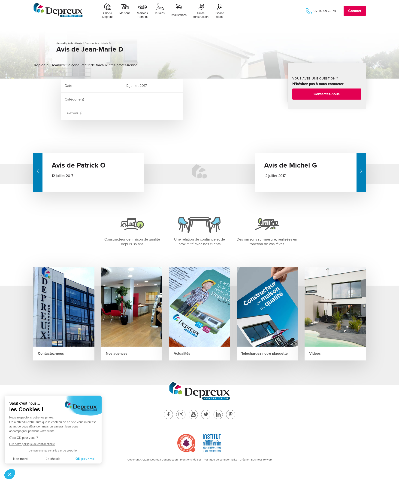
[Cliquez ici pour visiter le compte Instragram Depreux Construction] (181, 415)
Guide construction (201, 15)
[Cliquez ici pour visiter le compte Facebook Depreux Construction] (168, 415)
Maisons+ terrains (142, 15)
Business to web (261, 459)
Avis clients (75, 43)
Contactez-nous (327, 94)
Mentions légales (191, 459)
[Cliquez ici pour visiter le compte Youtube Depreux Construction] (193, 415)
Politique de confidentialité (220, 459)
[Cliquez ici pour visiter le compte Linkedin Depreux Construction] (218, 415)
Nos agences (116, 353)
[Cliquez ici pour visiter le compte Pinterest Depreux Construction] (230, 415)
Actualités (182, 353)
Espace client (219, 15)
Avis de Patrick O (79, 165)
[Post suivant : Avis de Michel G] (361, 172)
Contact (354, 11)
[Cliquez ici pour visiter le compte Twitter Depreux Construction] (206, 415)
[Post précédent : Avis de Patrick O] (37, 172)
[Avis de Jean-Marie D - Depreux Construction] (58, 16)
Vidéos (315, 353)
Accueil (61, 43)
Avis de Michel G (290, 165)
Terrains (159, 13)
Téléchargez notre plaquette (264, 353)
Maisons (124, 13)
